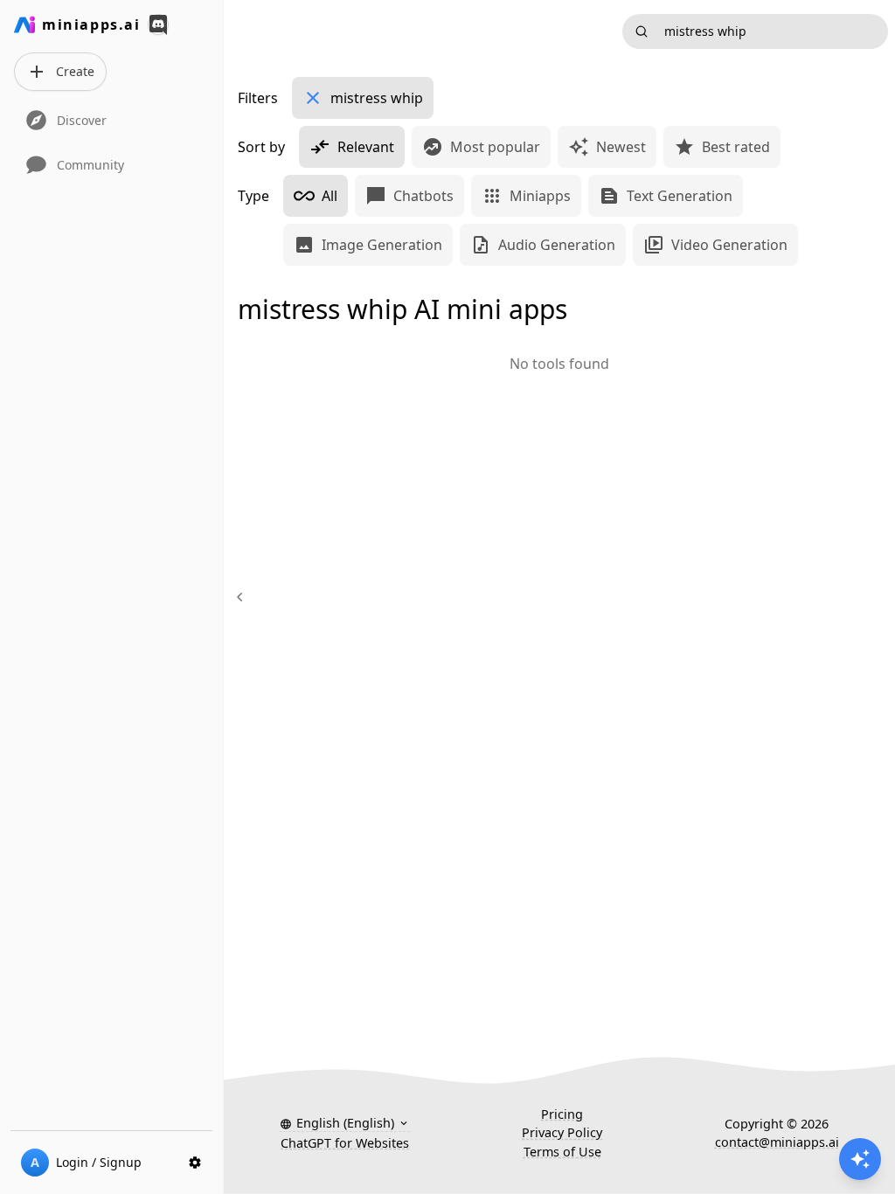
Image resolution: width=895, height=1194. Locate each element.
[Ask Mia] (860, 1159)
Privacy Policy (562, 1132)
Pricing (562, 1114)
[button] (345, 1123)
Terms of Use (562, 1151)
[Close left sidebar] (242, 597)
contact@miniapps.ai (777, 1142)
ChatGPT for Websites (345, 1142)
